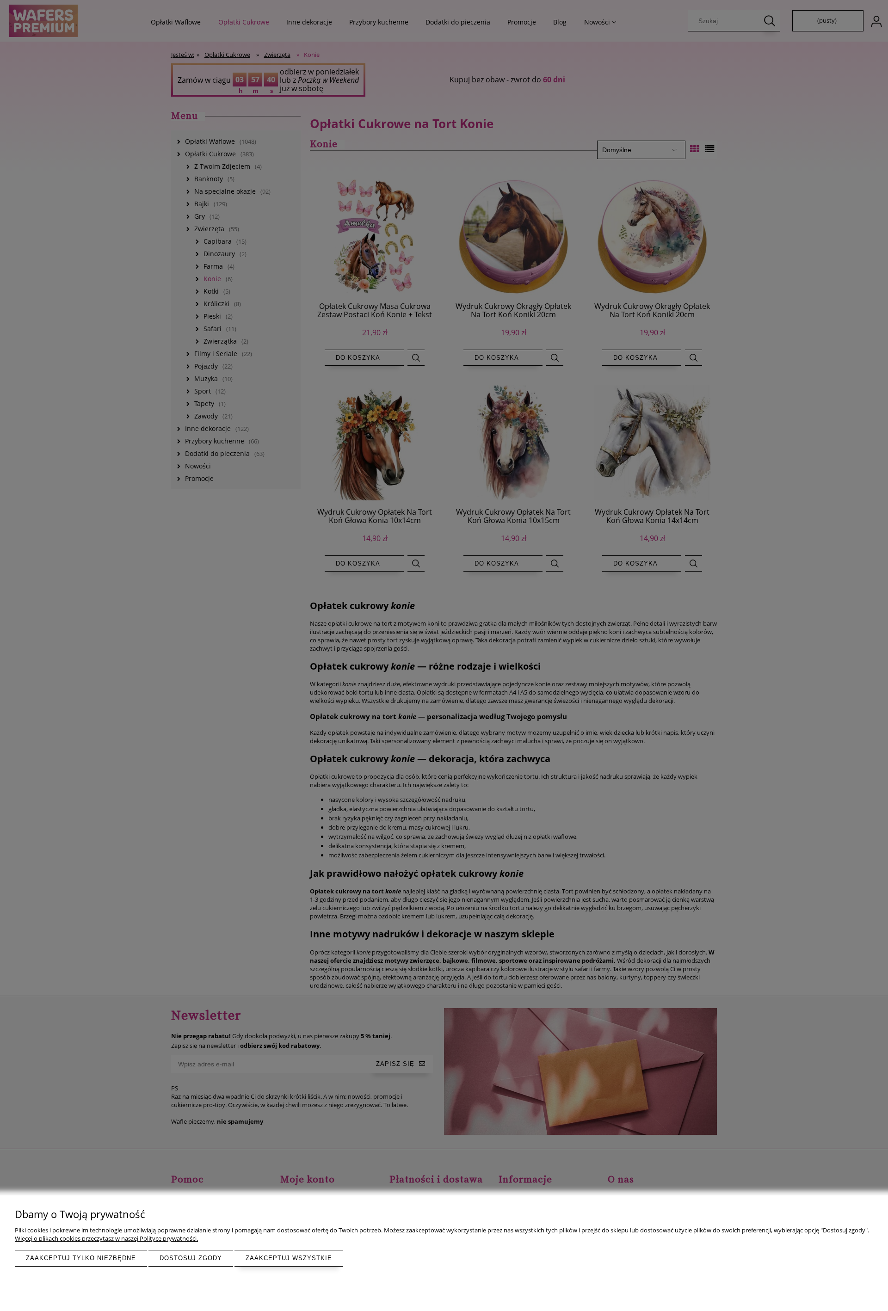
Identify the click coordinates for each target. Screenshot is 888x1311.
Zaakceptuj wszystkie (289, 1258)
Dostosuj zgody (191, 1258)
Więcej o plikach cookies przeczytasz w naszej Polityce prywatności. (106, 1238)
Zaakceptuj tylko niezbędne (81, 1258)
